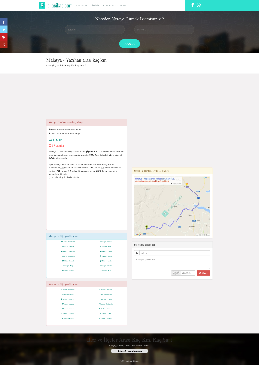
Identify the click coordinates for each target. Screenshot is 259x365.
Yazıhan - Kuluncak (106, 309)
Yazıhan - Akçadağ (106, 294)
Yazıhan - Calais (106, 313)
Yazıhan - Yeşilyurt (106, 289)
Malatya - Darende (106, 242)
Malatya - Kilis (106, 270)
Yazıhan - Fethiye (68, 318)
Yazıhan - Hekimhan (68, 289)
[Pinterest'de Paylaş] (3, 37)
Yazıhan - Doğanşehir (106, 304)
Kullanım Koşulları (114, 5)
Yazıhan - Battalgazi (68, 313)
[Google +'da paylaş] (3, 44)
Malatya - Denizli (68, 261)
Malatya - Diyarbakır (68, 242)
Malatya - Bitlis (106, 246)
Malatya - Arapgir (68, 246)
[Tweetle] (3, 29)
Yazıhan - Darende (68, 309)
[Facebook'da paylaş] (3, 22)
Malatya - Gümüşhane (68, 256)
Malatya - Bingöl (106, 251)
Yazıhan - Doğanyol (68, 299)
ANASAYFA (81, 5)
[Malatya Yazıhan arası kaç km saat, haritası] (172, 205)
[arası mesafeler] (56, 4)
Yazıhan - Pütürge (68, 294)
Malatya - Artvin (106, 261)
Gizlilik (95, 5)
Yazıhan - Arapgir (68, 304)
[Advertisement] (129, 97)
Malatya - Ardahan (106, 266)
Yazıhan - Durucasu (106, 318)
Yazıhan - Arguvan (106, 299)
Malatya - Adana (107, 256)
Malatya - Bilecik (68, 270)
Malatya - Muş (68, 266)
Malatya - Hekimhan (68, 251)
